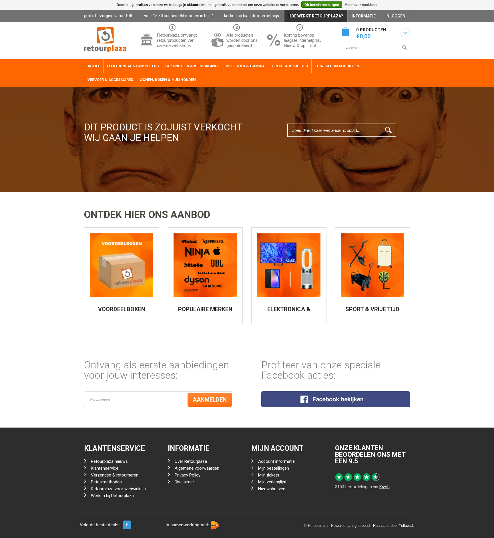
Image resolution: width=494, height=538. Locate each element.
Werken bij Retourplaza (112, 495)
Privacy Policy (187, 475)
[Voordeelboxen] (121, 265)
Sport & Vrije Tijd (290, 66)
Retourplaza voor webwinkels (118, 488)
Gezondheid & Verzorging (191, 66)
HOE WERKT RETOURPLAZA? (315, 16)
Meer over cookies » (361, 5)
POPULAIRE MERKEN (205, 309)
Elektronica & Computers (133, 66)
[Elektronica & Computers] (288, 265)
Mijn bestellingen (273, 468)
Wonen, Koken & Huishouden (168, 80)
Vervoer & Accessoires (110, 80)
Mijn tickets (268, 475)
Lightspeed (361, 525)
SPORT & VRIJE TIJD (372, 309)
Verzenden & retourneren (114, 475)
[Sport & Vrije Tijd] (372, 265)
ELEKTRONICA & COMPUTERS (288, 312)
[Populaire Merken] (205, 265)
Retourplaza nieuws (109, 461)
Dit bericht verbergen (321, 5)
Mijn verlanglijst (272, 482)
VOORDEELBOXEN (121, 309)
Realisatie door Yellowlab (393, 525)
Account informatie (276, 461)
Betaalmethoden (106, 482)
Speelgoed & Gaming (245, 66)
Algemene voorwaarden (197, 468)
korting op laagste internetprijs (251, 15)
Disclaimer (184, 482)
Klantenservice (104, 468)
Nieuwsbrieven (271, 488)
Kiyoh (384, 486)
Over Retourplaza (191, 461)
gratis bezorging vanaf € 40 (109, 15)
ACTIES (93, 66)
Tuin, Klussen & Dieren (337, 66)
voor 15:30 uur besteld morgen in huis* (179, 15)
